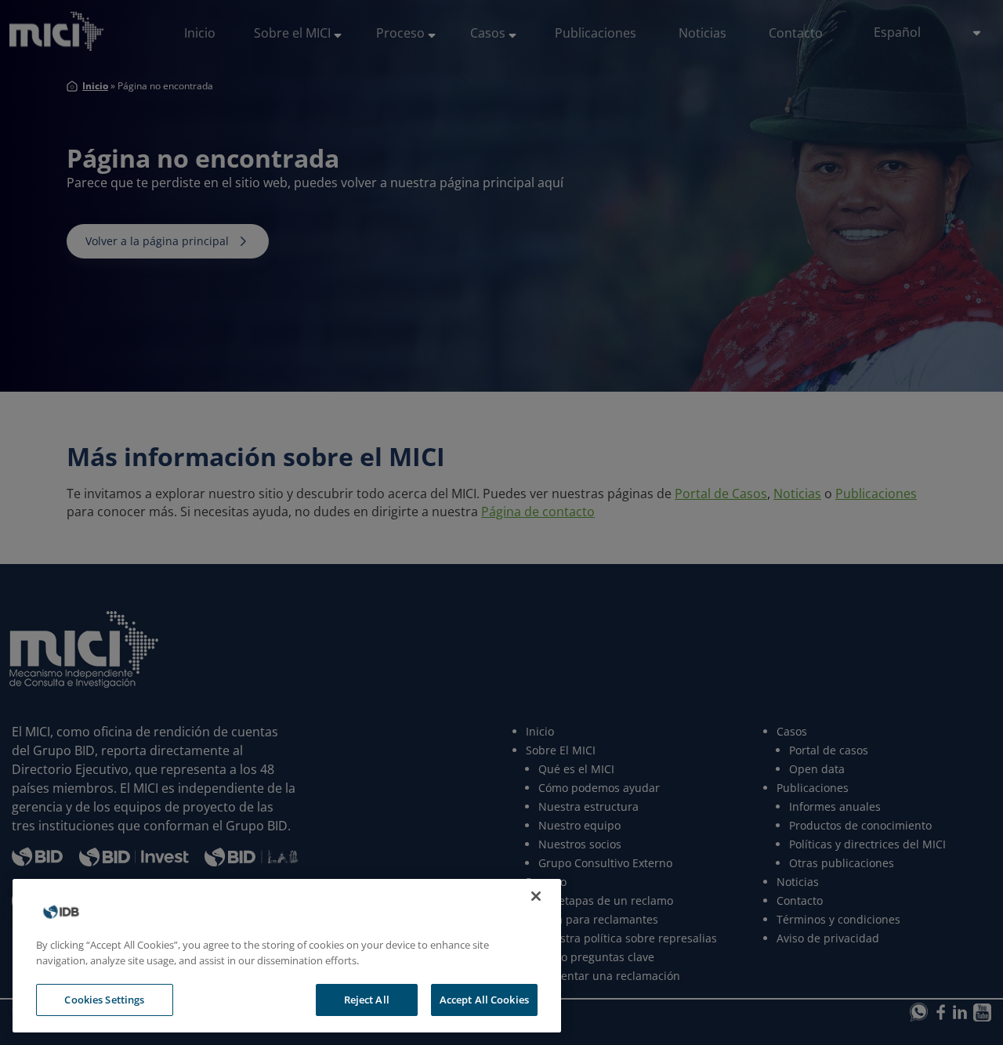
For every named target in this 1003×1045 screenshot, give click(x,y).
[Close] (536, 896)
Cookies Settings (104, 1000)
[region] (287, 955)
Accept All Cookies (484, 1000)
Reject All (366, 1000)
